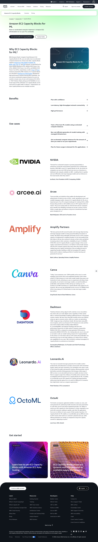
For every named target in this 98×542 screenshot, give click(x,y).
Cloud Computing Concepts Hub (18, 507)
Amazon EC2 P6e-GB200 (21, 62)
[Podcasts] (86, 531)
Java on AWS (53, 510)
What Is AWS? (13, 499)
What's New (12, 513)
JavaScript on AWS (55, 516)
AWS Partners (33, 519)
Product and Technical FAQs (37, 513)
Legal (72, 516)
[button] (20, 6)
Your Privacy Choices (27, 537)
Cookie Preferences (42, 537)
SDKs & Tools (53, 502)
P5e (17, 64)
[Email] (71, 534)
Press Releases (13, 519)
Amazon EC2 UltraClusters (25, 73)
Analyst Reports (34, 516)
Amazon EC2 (18, 18)
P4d (24, 64)
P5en (14, 64)
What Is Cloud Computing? (16, 502)
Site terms (17, 537)
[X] (71, 531)
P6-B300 (30, 62)
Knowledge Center (76, 507)
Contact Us (74, 499)
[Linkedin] (76, 531)
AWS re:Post (74, 505)
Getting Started (34, 499)
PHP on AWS (53, 513)
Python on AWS (54, 507)
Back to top (48, 525)
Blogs (10, 516)
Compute (11, 18)
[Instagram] (78, 531)
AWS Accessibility (75, 513)
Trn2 (33, 70)
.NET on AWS (53, 505)
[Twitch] (81, 531)
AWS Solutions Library (36, 507)
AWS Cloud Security (14, 510)
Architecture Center (35, 510)
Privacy (11, 537)
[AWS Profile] (93, 2)
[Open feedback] (96, 271)
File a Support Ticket (76, 502)
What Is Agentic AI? (14, 505)
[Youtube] (83, 531)
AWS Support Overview (77, 510)
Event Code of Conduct (77, 519)
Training (32, 502)
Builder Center (54, 499)
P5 (19, 64)
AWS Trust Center (34, 505)
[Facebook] (73, 531)
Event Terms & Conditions (78, 522)
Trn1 (38, 70)
